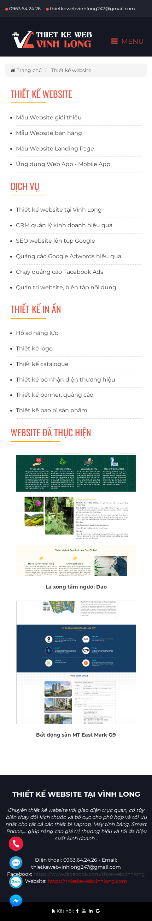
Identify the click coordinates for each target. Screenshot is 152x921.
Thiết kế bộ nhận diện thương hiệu (65, 379)
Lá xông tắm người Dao (76, 587)
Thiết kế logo (34, 348)
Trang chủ (28, 70)
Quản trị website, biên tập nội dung (66, 287)
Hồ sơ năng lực (37, 333)
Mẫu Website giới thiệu (49, 117)
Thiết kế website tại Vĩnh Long (59, 209)
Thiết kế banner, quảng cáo (54, 394)
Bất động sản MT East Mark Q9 (76, 735)
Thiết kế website (71, 70)
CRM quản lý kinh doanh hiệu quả (64, 225)
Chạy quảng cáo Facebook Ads (59, 271)
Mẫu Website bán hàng (49, 133)
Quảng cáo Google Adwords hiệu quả (68, 256)
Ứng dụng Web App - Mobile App (63, 164)
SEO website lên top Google (55, 240)
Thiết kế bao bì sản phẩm (51, 410)
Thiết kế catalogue (42, 364)
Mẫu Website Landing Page (55, 148)
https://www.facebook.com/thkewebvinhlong (89, 874)
